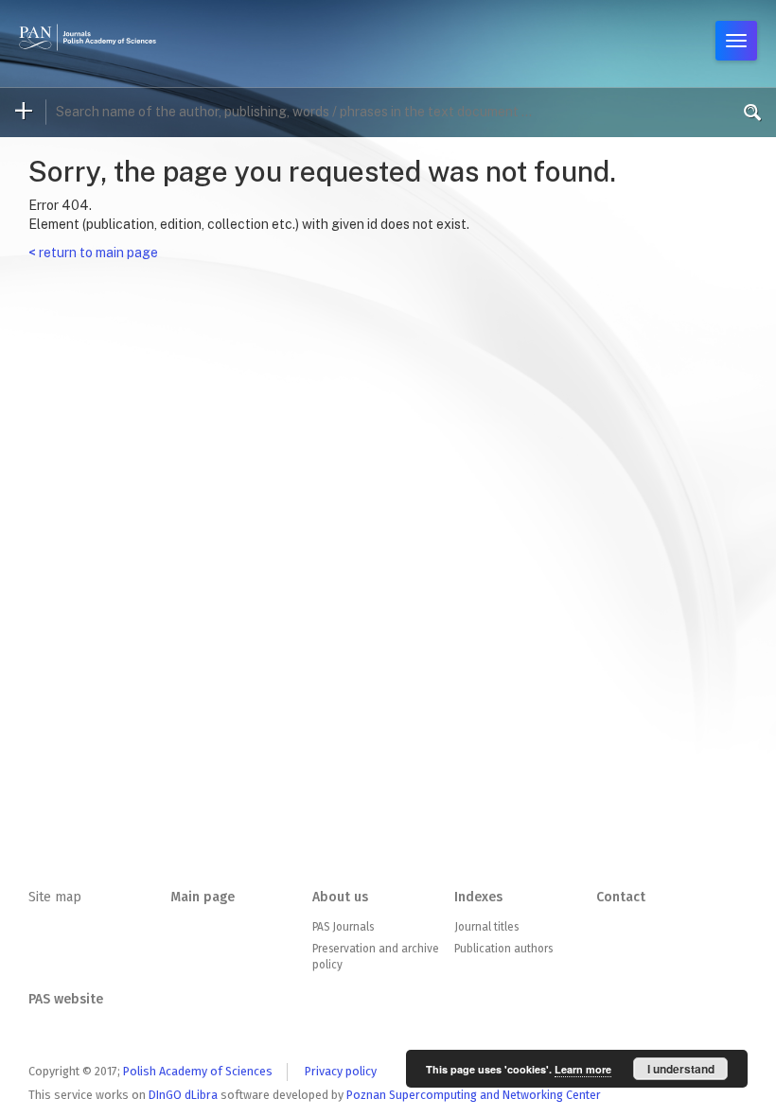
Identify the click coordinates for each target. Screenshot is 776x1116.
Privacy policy (341, 1071)
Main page (202, 897)
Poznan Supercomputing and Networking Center (473, 1095)
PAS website (65, 999)
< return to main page (93, 252)
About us (340, 897)
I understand (680, 1068)
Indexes (478, 897)
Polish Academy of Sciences (198, 1071)
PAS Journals (343, 926)
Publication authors (503, 948)
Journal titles (486, 926)
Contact (620, 897)
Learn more (583, 1069)
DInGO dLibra (183, 1095)
